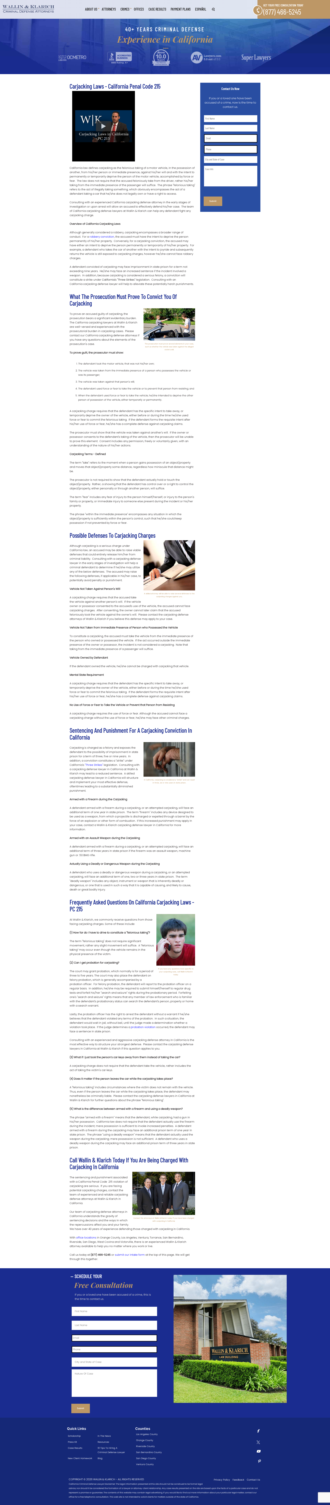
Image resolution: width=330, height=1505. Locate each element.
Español (200, 9)
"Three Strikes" (94, 765)
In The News (104, 1436)
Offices (139, 9)
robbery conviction (102, 236)
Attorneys (109, 9)
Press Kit (72, 1442)
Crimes (124, 9)
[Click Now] (259, 1431)
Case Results (157, 9)
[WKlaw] (28, 8)
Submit (213, 201)
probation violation (143, 1027)
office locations (86, 1237)
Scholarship (74, 1436)
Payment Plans (181, 9)
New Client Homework (80, 1458)
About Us (91, 9)
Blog (100, 1458)
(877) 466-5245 (282, 11)
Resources (103, 1442)
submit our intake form (130, 1255)
